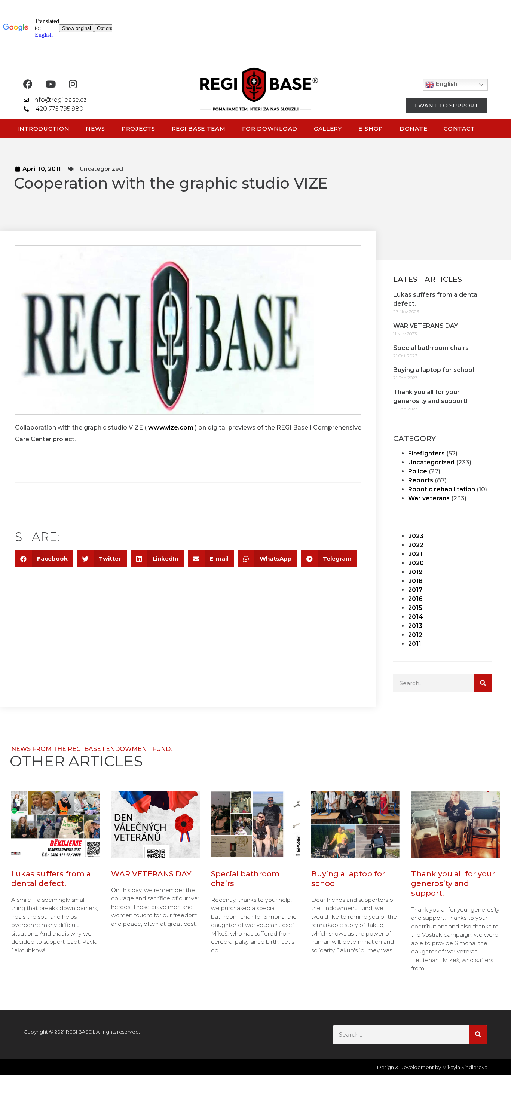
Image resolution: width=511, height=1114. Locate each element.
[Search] (483, 683)
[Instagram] (72, 84)
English (446, 84)
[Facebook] (28, 84)
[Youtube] (50, 84)
